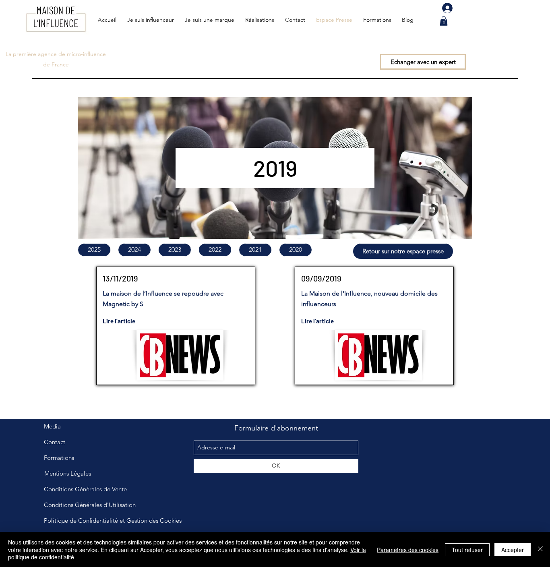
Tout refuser (467, 550)
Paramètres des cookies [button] (407, 550)
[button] (444, 21)
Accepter (512, 550)
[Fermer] (540, 549)
